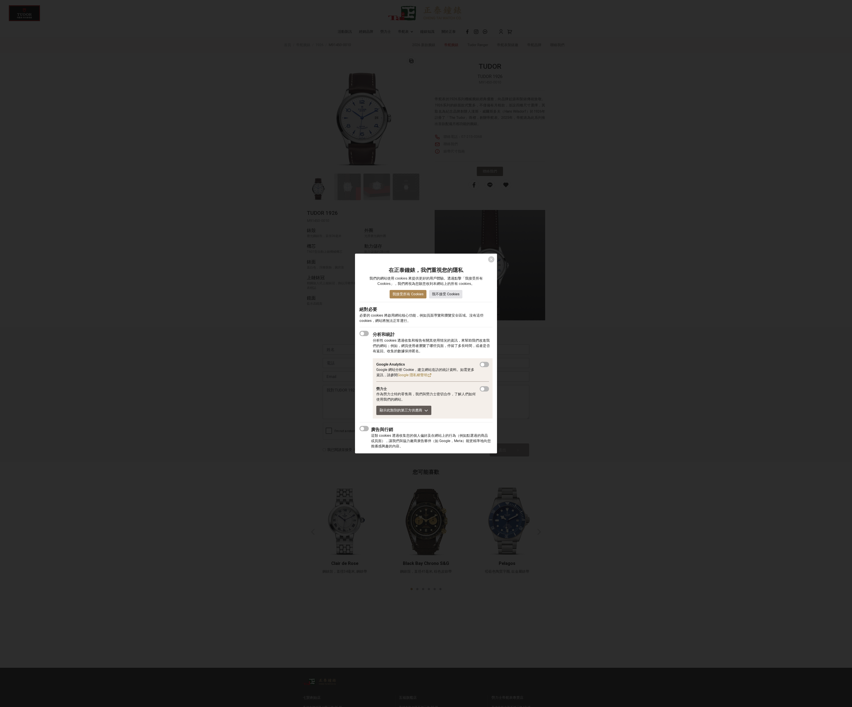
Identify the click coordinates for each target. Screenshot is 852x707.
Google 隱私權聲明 (412, 375)
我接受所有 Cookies (408, 294)
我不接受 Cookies (446, 294)
